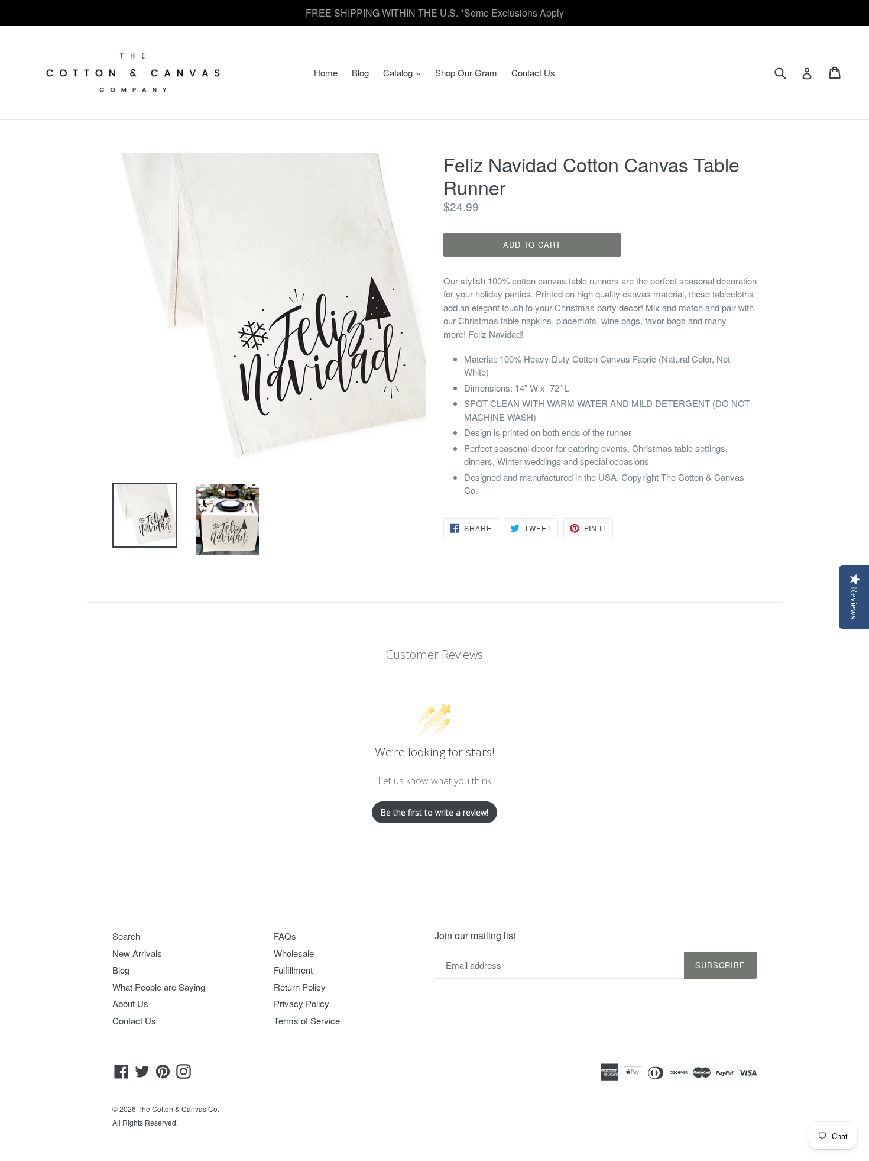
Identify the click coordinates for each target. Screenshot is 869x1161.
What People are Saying (158, 987)
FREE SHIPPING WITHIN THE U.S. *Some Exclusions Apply (435, 13)
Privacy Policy (301, 1003)
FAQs (285, 936)
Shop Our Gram (466, 72)
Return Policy (300, 987)
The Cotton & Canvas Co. (178, 1109)
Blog (360, 72)
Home (326, 72)
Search (126, 936)
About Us (130, 1003)
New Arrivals (137, 953)
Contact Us (533, 72)
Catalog (405, 72)
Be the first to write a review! (434, 812)
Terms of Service (307, 1020)
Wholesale (294, 953)
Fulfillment (293, 969)
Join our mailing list (474, 935)
